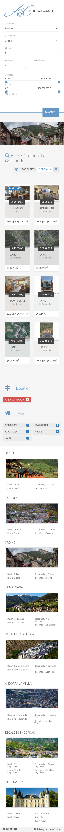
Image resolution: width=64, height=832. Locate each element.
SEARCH (52, 112)
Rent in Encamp (14, 533)
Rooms (10, 60)
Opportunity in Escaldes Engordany (44, 765)
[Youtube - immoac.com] (15, 829)
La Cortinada (17, 399)
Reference (12, 94)
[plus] (26, 67)
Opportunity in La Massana (42, 620)
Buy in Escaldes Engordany (14, 765)
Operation (9, 23)
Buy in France (13, 817)
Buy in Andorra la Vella (17, 715)
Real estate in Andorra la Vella (44, 722)
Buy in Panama (41, 821)
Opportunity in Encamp (44, 529)
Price (8, 84)
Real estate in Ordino (43, 578)
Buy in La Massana (15, 619)
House (46, 431)
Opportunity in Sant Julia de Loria (45, 667)
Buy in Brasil (39, 817)
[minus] (18, 67)
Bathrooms (41, 60)
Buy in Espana (13, 813)
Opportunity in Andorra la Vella (45, 716)
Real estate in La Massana (45, 625)
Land (17, 438)
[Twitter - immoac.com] (11, 829)
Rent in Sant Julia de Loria (18, 670)
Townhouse (46, 425)
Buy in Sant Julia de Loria (18, 666)
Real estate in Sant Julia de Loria (44, 673)
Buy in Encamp (14, 529)
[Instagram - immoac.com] (7, 829)
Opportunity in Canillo (43, 484)
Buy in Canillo (13, 484)
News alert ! (27, 169)
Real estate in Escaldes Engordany (44, 771)
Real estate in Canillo (43, 488)
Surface (10, 75)
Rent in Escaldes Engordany (14, 771)
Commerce (17, 425)
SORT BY (44, 169)
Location (10, 36)
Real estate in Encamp (43, 533)
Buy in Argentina (41, 813)
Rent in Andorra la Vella (17, 719)
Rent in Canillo (13, 488)
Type (9, 48)
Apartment (17, 431)
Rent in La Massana (15, 623)
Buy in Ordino (13, 574)
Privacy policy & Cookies (49, 829)
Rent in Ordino (13, 578)
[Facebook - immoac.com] (3, 829)
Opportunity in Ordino (43, 574)
